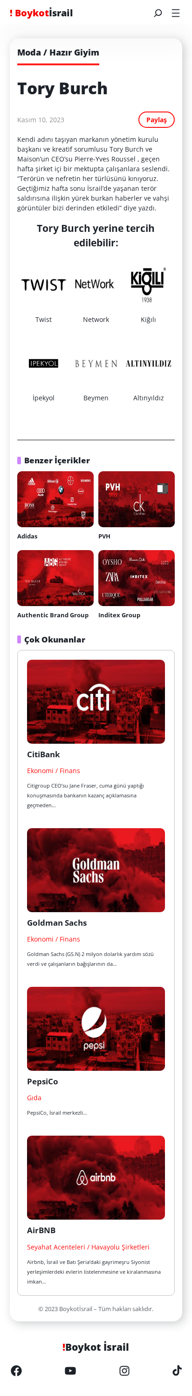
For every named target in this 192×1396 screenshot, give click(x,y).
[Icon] (16, 1370)
